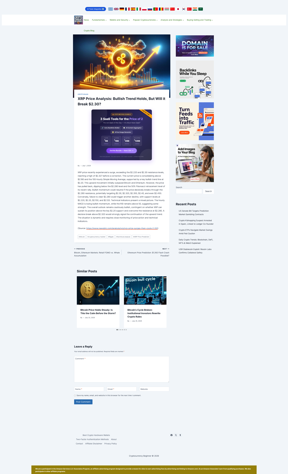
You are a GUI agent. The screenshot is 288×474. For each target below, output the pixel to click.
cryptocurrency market (96, 237)
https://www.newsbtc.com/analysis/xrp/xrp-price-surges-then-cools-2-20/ (122, 228)
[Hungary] (167, 9)
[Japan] (178, 9)
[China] (172, 9)
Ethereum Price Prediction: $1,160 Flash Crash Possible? (148, 252)
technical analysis (123, 237)
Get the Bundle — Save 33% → (121, 150)
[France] (127, 9)
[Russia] (150, 9)
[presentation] (98, 290)
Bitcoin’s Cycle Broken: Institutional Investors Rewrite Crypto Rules (143, 313)
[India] (195, 9)
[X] (176, 435)
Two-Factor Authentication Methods (92, 439)
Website (144, 389)
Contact (79, 443)
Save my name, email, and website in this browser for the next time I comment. (109, 395)
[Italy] (138, 9)
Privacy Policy (110, 443)
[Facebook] (171, 435)
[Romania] (161, 9)
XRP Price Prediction (141, 237)
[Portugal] (155, 9)
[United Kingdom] (116, 9)
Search (179, 187)
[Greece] (110, 9)
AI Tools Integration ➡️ (95, 9)
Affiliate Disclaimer (93, 443)
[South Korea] (183, 9)
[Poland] (144, 9)
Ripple (111, 237)
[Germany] (122, 9)
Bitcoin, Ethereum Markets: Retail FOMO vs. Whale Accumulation (97, 252)
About (114, 439)
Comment (80, 359)
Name (78, 389)
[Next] (163, 302)
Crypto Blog (89, 30)
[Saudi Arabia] (200, 9)
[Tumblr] (180, 435)
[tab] (117, 329)
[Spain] (133, 9)
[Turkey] (189, 9)
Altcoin (82, 237)
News (86, 20)
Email (111, 389)
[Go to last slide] (80, 302)
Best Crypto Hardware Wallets (96, 435)
